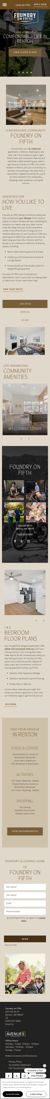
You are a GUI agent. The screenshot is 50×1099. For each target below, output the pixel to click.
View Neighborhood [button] (25, 831)
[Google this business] (28, 541)
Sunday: (9, 1050)
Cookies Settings (36, 1094)
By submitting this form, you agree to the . (26, 919)
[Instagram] (35, 541)
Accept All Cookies (12, 1094)
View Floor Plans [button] (25, 52)
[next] (29, 438)
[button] (40, 5)
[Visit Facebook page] (15, 541)
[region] (25, 1088)
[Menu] (5, 4)
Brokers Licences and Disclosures (21, 1056)
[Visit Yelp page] (21, 541)
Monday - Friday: (13, 1044)
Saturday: (9, 1047)
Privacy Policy (15, 1062)
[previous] (21, 438)
